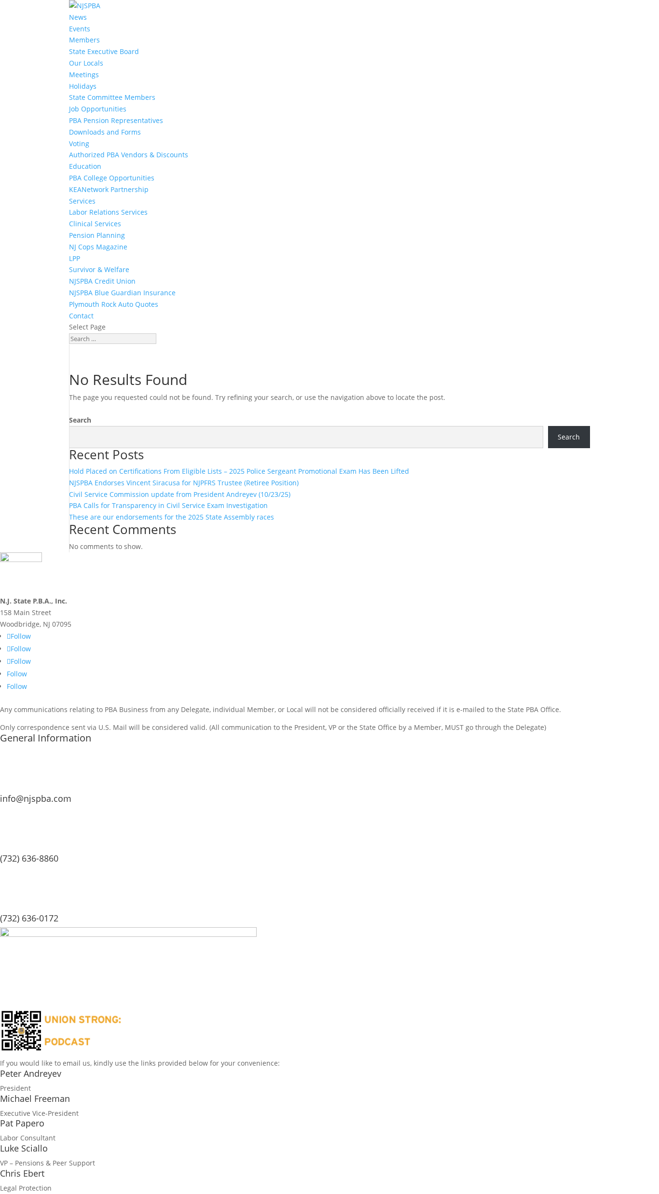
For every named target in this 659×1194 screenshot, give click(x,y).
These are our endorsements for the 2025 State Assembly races (171, 517)
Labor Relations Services (108, 212)
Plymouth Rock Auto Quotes (113, 304)
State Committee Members (112, 97)
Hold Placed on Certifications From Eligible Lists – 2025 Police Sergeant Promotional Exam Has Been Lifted (239, 471)
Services (82, 201)
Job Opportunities (97, 108)
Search (80, 420)
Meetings (84, 74)
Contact (81, 315)
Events (79, 28)
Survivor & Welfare (99, 269)
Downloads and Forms (105, 132)
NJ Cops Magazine (98, 246)
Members (84, 39)
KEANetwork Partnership (109, 189)
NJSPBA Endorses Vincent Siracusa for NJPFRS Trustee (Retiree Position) (184, 482)
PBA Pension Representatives (116, 120)
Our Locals (86, 63)
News (78, 17)
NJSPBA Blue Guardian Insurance (122, 292)
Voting (79, 143)
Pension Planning (97, 235)
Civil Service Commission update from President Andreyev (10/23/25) (179, 494)
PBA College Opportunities (111, 177)
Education (85, 166)
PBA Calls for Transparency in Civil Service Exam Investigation (168, 505)
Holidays (82, 86)
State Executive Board (104, 51)
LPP (74, 258)
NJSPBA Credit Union (102, 281)
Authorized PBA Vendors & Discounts (128, 154)
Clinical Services (95, 223)
